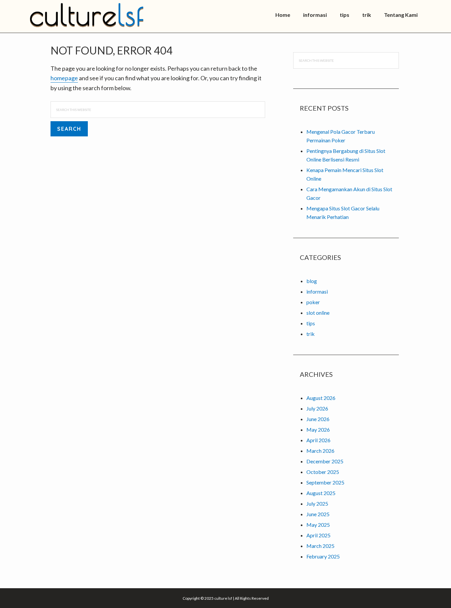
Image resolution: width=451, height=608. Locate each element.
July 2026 (317, 408)
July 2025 (317, 503)
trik (310, 334)
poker (313, 302)
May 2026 (318, 429)
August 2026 (320, 398)
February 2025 (323, 556)
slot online (318, 312)
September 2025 (325, 482)
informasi (317, 291)
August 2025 (320, 493)
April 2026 (318, 440)
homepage (64, 78)
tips (310, 323)
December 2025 (324, 461)
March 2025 (320, 546)
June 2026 (318, 419)
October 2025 (322, 472)
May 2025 (318, 524)
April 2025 (318, 535)
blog (311, 281)
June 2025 (318, 514)
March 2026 (320, 450)
